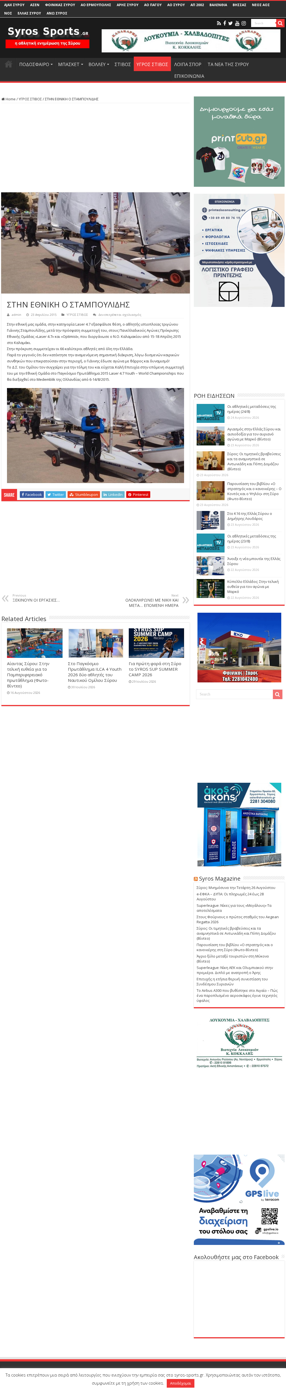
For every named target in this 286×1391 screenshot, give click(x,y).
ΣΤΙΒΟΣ (123, 64)
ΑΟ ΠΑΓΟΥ (153, 5)
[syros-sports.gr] (47, 34)
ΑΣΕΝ (34, 5)
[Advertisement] (95, 148)
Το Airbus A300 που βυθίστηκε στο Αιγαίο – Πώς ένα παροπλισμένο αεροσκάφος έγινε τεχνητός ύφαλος (237, 995)
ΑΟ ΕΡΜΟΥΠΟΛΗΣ (96, 5)
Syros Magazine (219, 878)
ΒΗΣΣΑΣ (239, 5)
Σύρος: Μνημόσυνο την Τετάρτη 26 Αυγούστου (236, 887)
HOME (8, 64)
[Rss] (218, 23)
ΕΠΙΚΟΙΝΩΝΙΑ (189, 76)
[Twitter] (230, 23)
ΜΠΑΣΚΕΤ (69, 64)
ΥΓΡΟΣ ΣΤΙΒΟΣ (152, 64)
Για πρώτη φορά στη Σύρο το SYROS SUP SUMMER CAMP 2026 (155, 669)
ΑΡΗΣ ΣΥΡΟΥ (128, 5)
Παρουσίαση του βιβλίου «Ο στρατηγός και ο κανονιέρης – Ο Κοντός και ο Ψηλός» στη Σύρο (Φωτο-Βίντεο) (254, 491)
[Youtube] (237, 23)
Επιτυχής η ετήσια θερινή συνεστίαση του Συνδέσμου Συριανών (232, 981)
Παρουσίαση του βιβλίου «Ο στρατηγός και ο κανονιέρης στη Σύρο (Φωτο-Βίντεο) (235, 947)
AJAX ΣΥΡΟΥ (14, 5)
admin (16, 314)
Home (10, 98)
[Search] (280, 23)
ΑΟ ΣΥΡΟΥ (176, 5)
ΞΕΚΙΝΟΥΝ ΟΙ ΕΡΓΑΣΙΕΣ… (36, 598)
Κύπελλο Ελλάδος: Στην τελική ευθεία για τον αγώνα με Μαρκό (253, 586)
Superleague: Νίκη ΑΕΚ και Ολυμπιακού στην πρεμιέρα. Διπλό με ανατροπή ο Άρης (235, 970)
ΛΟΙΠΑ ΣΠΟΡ (187, 64)
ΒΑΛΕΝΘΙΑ (218, 5)
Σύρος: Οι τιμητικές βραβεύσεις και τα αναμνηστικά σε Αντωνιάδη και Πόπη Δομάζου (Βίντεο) (254, 461)
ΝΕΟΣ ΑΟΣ (261, 5)
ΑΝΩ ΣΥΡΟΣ (57, 13)
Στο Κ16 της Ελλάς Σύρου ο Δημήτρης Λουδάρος (249, 516)
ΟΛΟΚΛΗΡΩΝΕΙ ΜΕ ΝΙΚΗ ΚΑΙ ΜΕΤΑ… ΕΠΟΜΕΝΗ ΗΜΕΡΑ (151, 600)
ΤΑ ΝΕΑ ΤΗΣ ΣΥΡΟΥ (228, 64)
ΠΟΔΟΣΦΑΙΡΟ (34, 64)
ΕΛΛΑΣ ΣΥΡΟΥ (29, 13)
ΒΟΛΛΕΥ (97, 64)
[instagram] (243, 23)
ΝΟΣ (8, 13)
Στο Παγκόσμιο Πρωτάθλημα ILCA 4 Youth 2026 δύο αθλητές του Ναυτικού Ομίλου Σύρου (94, 672)
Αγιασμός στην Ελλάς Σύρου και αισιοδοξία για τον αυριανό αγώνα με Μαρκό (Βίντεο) (254, 434)
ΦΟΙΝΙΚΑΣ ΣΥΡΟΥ (60, 5)
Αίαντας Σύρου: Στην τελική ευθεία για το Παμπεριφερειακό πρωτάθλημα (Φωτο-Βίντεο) (28, 675)
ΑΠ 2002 (197, 5)
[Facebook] (225, 23)
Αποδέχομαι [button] (180, 1383)
